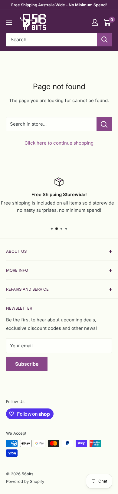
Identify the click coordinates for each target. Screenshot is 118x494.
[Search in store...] (104, 124)
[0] (107, 22)
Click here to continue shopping (59, 143)
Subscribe (26, 364)
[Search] (104, 39)
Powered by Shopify (25, 481)
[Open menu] (9, 22)
